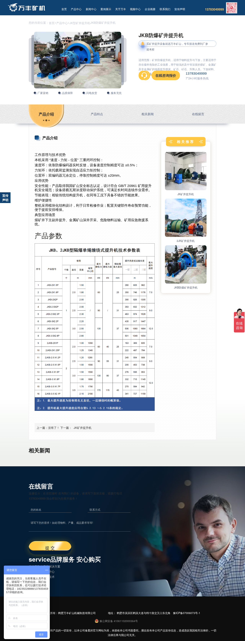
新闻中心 (91, 9)
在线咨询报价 (165, 75)
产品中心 (76, 9)
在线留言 (198, 114)
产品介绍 (46, 114)
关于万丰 (120, 9)
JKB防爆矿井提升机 (186, 287)
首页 (64, 9)
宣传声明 (179, 9)
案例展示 (105, 9)
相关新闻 (147, 114)
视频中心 (135, 9)
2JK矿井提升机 (186, 241)
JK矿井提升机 (82, 428)
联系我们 (165, 9)
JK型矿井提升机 (79, 23)
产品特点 (97, 114)
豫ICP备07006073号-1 (186, 613)
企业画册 (150, 9)
